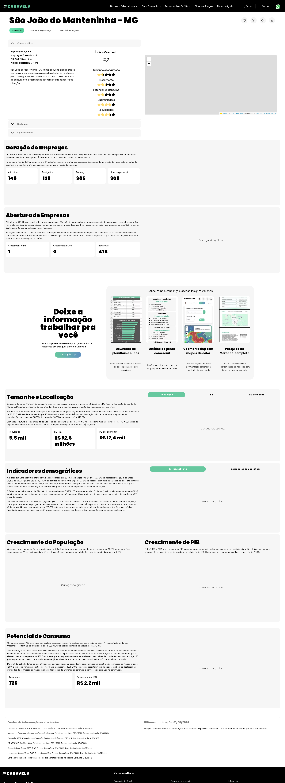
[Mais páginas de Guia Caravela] (160, 6)
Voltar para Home (124, 773)
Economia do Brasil (123, 781)
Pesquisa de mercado (181, 781)
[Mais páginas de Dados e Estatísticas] (136, 6)
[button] (246, 6)
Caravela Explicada (83, 757)
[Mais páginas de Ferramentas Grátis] (190, 6)
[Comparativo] (253, 20)
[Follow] (244, 20)
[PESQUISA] (263, 20)
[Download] (272, 20)
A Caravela (233, 781)
